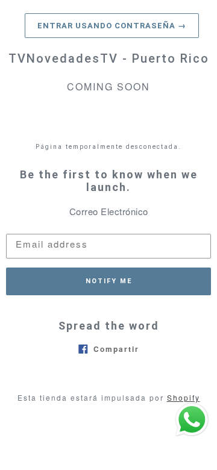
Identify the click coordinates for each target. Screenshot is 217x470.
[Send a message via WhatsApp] (192, 420)
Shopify (183, 397)
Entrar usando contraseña (111, 25)
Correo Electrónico (108, 211)
